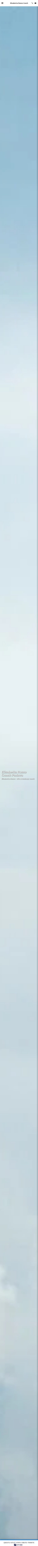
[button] (2, 3)
